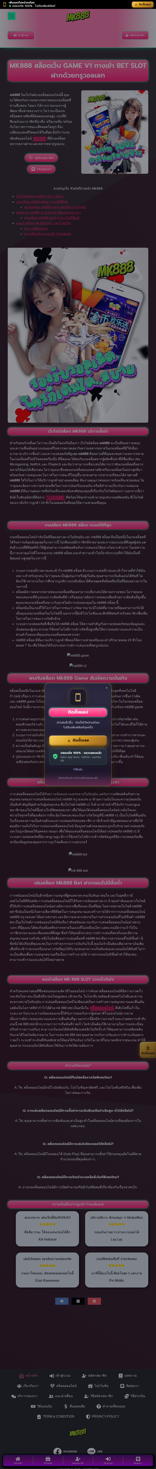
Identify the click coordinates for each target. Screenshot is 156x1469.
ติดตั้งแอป (145, 4)
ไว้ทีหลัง (78, 769)
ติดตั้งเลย (81, 740)
